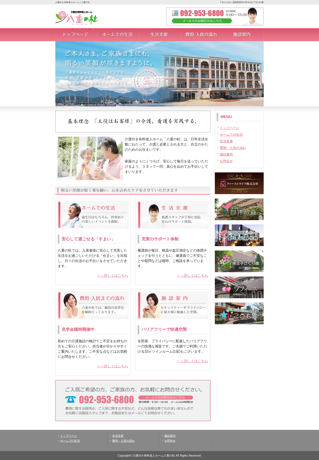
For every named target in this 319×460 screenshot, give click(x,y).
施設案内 (226, 154)
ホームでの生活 (118, 34)
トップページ (76, 34)
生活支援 (159, 34)
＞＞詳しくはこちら (112, 275)
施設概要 (243, 34)
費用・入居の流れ (201, 34)
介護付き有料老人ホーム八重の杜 (154, 455)
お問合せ (226, 161)
